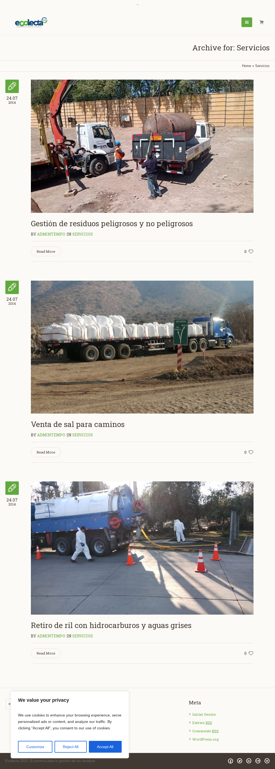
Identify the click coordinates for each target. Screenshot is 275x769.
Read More (46, 251)
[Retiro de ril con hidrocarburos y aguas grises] (142, 548)
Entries (202, 722)
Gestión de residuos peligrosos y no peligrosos (112, 223)
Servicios (82, 234)
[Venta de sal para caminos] (142, 347)
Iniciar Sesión (204, 714)
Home (246, 66)
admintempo (51, 234)
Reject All (70, 747)
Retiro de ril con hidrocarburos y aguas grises (111, 625)
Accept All (105, 747)
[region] (70, 724)
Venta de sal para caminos (78, 424)
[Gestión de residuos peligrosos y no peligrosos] (142, 146)
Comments (205, 731)
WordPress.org (205, 739)
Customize (35, 747)
